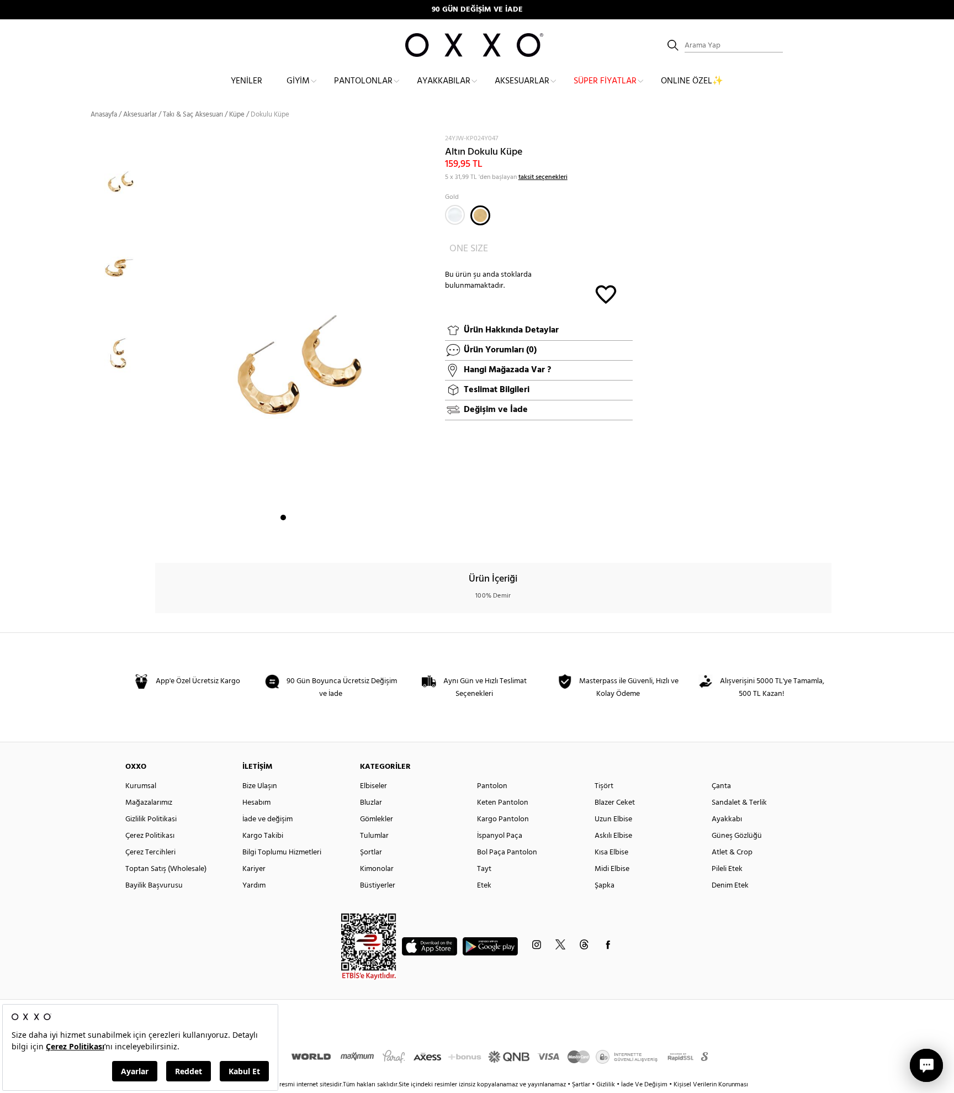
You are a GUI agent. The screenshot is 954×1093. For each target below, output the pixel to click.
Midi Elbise (612, 869)
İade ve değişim (267, 819)
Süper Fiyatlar (605, 81)
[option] (123, 175)
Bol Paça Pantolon (507, 852)
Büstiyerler (377, 885)
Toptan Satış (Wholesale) (165, 869)
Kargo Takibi (262, 836)
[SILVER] (455, 215)
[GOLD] (480, 215)
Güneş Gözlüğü (737, 836)
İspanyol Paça (499, 836)
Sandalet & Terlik (739, 802)
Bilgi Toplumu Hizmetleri (281, 852)
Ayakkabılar (443, 81)
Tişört (604, 786)
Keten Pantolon (502, 802)
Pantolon (492, 786)
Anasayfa (104, 114)
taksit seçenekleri (543, 177)
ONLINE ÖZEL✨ (692, 81)
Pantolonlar (363, 81)
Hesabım (256, 802)
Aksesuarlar (522, 81)
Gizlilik (606, 1084)
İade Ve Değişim (644, 1084)
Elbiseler (373, 786)
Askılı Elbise (613, 836)
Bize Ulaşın (259, 786)
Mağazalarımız (148, 802)
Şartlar (582, 1084)
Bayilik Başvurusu (154, 885)
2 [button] (293, 517)
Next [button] (160, 334)
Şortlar (371, 852)
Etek (484, 885)
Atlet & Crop (732, 852)
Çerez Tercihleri (150, 852)
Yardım (254, 885)
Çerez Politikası (149, 836)
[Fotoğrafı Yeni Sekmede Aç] (426, 140)
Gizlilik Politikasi (151, 819)
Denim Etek (730, 885)
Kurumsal (140, 786)
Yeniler (246, 81)
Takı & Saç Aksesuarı (193, 114)
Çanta (721, 786)
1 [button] (283, 517)
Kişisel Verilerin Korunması (711, 1084)
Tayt (484, 869)
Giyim (298, 81)
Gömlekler (376, 819)
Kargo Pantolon (503, 819)
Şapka (604, 885)
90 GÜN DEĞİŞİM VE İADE (477, 9)
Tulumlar (374, 836)
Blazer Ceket (615, 802)
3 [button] (303, 517)
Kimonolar (377, 869)
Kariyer (254, 869)
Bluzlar (371, 802)
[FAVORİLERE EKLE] (606, 294)
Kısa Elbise (611, 852)
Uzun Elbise (613, 819)
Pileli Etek (727, 869)
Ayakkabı (727, 819)
